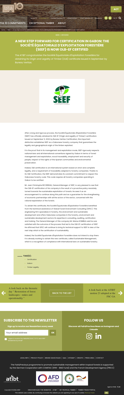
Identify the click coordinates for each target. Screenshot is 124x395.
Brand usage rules (53, 358)
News (9, 30)
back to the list (61, 293)
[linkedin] (98, 338)
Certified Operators (57, 18)
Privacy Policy (37, 358)
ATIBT (55, 390)
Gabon (29, 263)
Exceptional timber (41, 23)
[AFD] (49, 384)
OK (106, 393)
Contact (100, 358)
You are (32, 18)
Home (3, 30)
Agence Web (111, 387)
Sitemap (71, 358)
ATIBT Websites (85, 18)
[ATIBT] (12, 382)
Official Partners (72, 18)
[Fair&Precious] (12, 7)
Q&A (64, 358)
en (114, 18)
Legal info (24, 358)
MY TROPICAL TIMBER (67, 390)
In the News (43, 18)
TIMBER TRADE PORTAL (86, 390)
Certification (32, 259)
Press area (89, 358)
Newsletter (98, 18)
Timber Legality (33, 267)
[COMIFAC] (75, 384)
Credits (80, 358)
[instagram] (89, 338)
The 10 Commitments (12, 23)
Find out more (89, 393)
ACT (116, 9)
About (62, 23)
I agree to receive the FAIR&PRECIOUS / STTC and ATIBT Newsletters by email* (26, 340)
